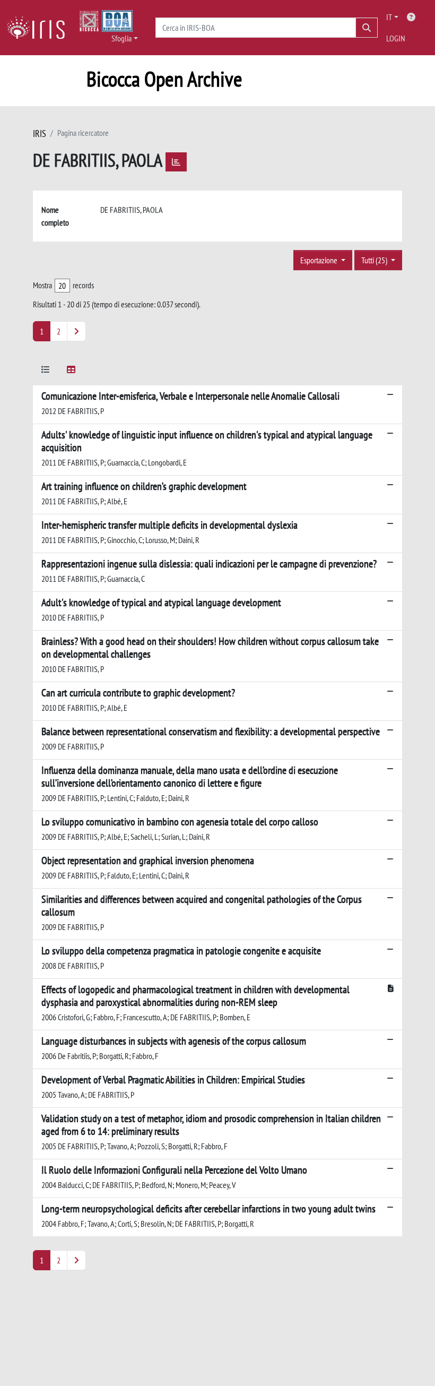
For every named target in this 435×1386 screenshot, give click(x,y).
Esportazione (319, 260)
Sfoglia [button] (121, 38)
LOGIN (395, 38)
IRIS (39, 133)
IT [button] (389, 17)
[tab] (45, 371)
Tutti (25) (375, 260)
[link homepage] (39, 27)
